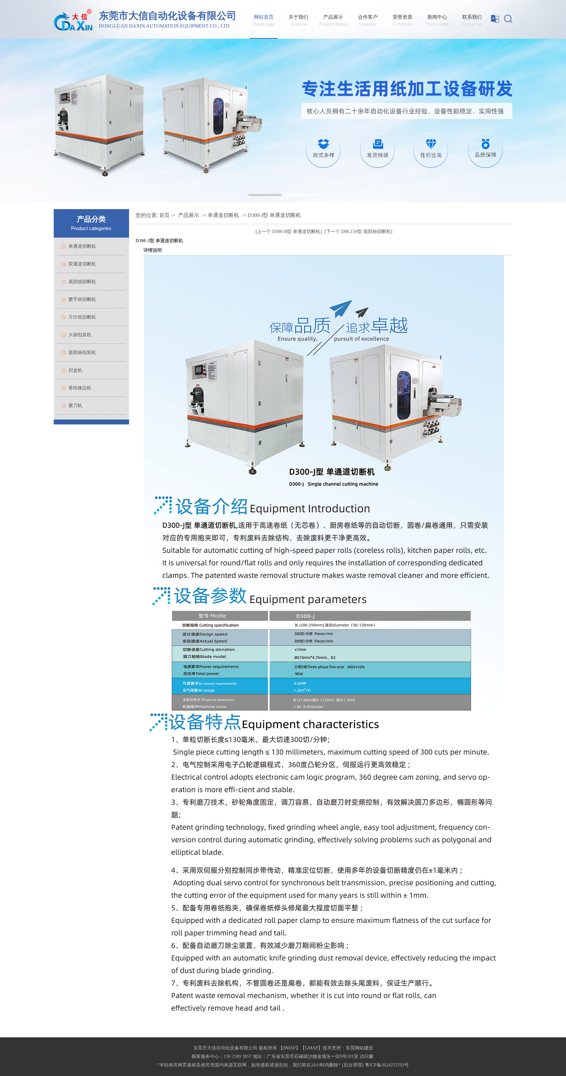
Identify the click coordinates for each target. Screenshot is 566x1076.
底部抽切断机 (82, 281)
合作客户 (368, 20)
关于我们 (298, 20)
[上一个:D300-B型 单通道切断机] (288, 231)
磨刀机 (75, 405)
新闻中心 (437, 20)
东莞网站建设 (359, 1048)
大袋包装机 (79, 334)
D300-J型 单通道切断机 (274, 215)
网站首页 (263, 20)
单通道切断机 (82, 246)
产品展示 (333, 20)
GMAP (311, 1048)
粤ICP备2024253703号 (387, 1065)
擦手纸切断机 (82, 299)
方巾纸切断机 (82, 317)
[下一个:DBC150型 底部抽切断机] (358, 231)
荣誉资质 (402, 20)
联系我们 (472, 20)
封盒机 (75, 370)
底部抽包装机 (82, 352)
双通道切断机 (82, 264)
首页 (164, 215)
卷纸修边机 (79, 387)
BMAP (289, 1048)
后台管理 (353, 1065)
